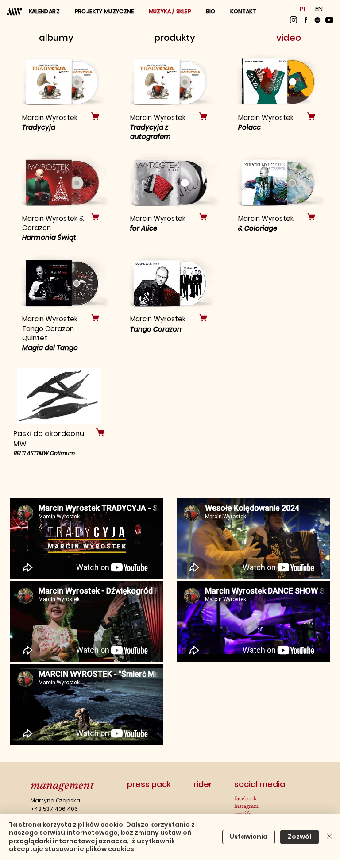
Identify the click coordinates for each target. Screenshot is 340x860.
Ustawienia (248, 836)
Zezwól (299, 836)
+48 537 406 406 (54, 809)
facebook (245, 799)
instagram (246, 806)
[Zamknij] (329, 837)
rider (202, 784)
